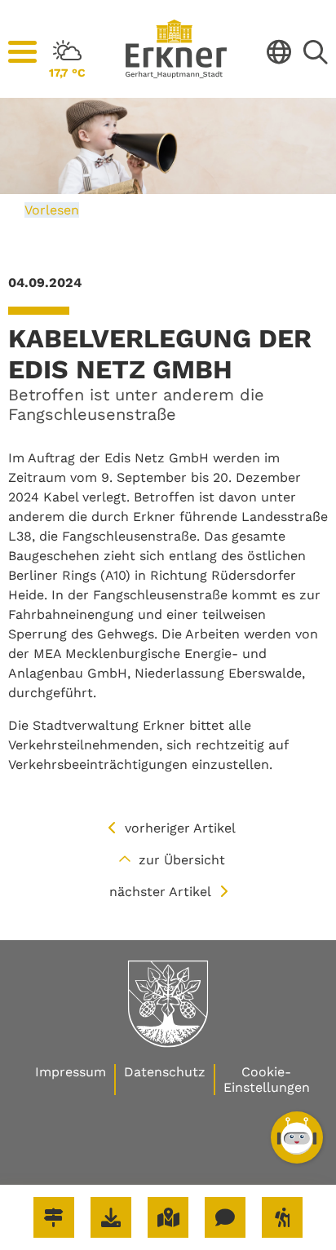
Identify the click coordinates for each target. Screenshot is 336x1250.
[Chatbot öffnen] (297, 1137)
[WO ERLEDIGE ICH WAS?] (53, 1217)
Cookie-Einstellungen (266, 1079)
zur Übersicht (182, 860)
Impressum (70, 1072)
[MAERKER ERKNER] (225, 1217)
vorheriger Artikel (180, 828)
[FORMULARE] (111, 1217)
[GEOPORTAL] (168, 1217)
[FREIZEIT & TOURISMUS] (282, 1217)
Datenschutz (165, 1072)
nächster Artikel (160, 891)
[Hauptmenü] (22, 52)
